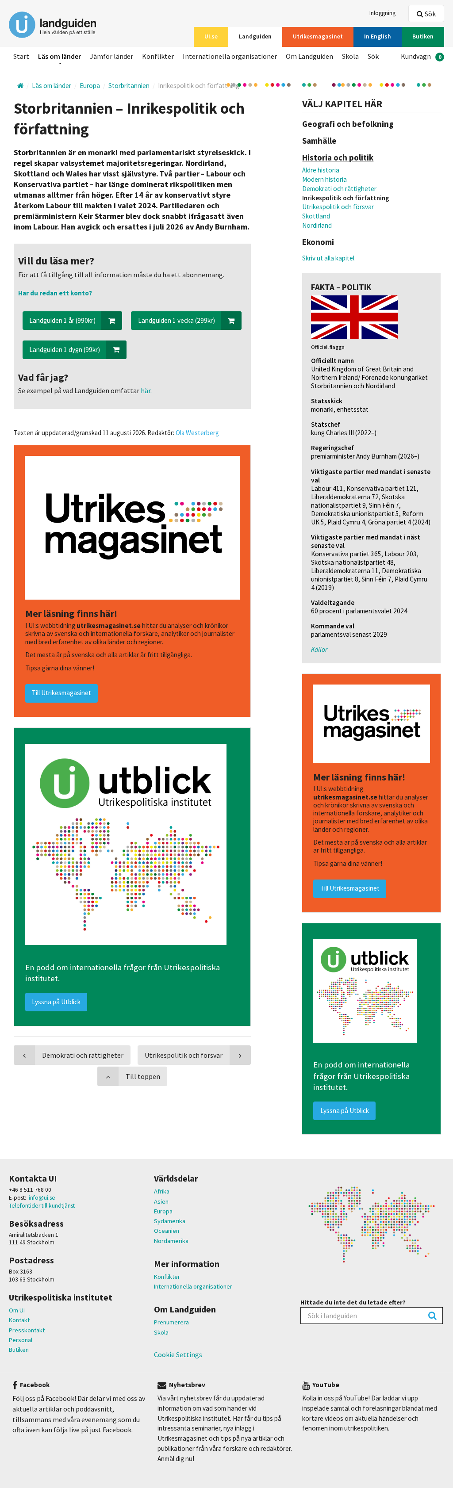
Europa (163, 1211)
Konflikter (167, 1277)
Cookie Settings (178, 1354)
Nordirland (317, 225)
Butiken (19, 1350)
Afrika (161, 1191)
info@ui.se (42, 1197)
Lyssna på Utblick (344, 1110)
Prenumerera (171, 1322)
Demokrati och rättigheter (339, 188)
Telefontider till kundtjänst (42, 1205)
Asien (161, 1201)
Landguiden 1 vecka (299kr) (176, 320)
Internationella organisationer (193, 1286)
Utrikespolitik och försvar (338, 207)
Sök (429, 13)
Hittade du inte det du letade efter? (353, 1302)
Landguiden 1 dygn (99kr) (64, 349)
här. (145, 390)
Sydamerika (169, 1221)
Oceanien (166, 1231)
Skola (161, 1332)
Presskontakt (27, 1330)
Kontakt (19, 1320)
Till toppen (143, 1076)
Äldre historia (320, 170)
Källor (319, 649)
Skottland (316, 216)
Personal (20, 1340)
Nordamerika (171, 1241)
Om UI (17, 1310)
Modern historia (324, 179)
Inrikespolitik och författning (345, 198)
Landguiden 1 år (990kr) (62, 320)
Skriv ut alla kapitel (328, 258)
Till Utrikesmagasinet (350, 888)
